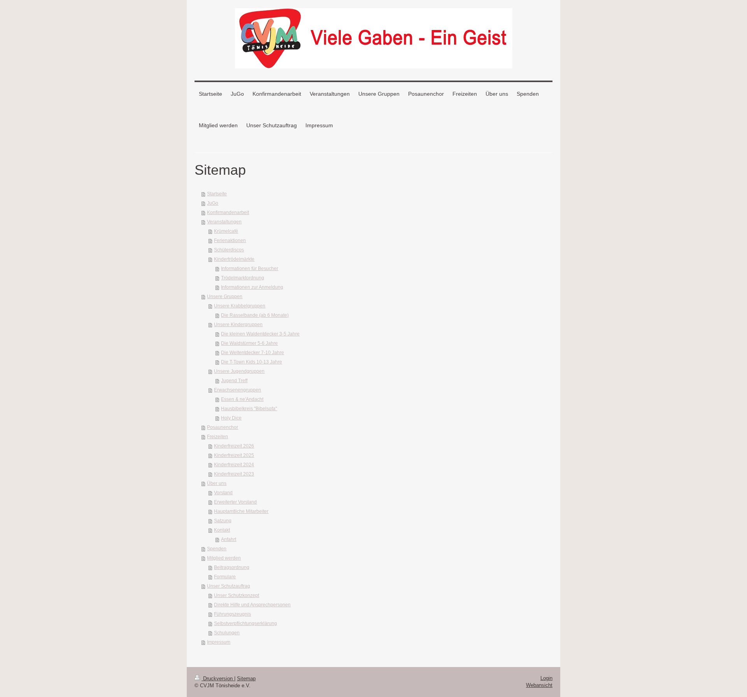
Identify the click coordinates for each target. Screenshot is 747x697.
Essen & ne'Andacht (242, 399)
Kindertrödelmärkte (234, 259)
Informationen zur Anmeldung (252, 287)
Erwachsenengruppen (237, 390)
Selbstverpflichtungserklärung (245, 623)
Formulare (225, 576)
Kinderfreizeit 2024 (234, 464)
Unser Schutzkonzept (236, 595)
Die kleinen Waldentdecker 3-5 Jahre (260, 334)
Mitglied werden (224, 558)
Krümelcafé (226, 231)
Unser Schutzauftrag (228, 586)
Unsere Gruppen (224, 296)
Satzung (222, 520)
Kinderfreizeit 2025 (234, 455)
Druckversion (218, 678)
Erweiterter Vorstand (235, 502)
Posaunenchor (222, 427)
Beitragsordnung (231, 567)
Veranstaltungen (224, 222)
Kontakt (222, 530)
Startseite (217, 194)
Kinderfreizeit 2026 (234, 446)
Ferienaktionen (230, 240)
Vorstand (223, 492)
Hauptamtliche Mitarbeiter (241, 511)
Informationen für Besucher (249, 268)
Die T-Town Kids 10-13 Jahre (251, 362)
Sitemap (246, 678)
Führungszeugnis (232, 614)
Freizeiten (217, 436)
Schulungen (227, 633)
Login (546, 678)
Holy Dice (231, 418)
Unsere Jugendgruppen (239, 371)
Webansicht (539, 685)
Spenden (216, 548)
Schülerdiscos (229, 250)
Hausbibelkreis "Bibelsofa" (249, 408)
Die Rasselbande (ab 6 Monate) (255, 315)
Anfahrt (228, 539)
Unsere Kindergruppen (238, 324)
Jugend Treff (234, 380)
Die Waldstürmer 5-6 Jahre (249, 343)
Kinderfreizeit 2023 (234, 474)
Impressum (218, 642)
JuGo (212, 203)
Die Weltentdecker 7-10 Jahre (252, 352)
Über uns (216, 483)
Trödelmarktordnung (242, 278)
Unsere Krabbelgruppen (239, 306)
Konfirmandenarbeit (228, 212)
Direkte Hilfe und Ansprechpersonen (252, 604)
